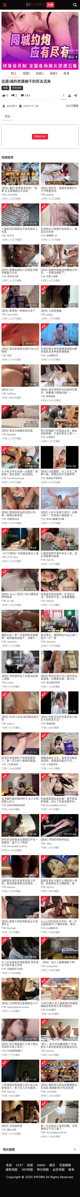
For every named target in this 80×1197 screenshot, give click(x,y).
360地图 (27, 1169)
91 (39, 4)
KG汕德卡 (51, 1009)
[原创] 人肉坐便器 (51, 310)
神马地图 (43, 1169)
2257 (19, 1165)
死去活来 (16, 87)
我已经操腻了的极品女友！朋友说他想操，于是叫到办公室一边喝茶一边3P (59, 433)
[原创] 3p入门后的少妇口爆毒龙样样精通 (20, 595)
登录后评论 (40, 136)
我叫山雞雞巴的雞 (55, 519)
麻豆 (52, 1165)
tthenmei (50, 641)
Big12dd (11, 434)
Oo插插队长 (52, 355)
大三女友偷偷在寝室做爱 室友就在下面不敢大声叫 (20, 963)
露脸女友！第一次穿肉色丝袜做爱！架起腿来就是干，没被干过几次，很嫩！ (19, 637)
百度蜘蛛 (65, 1165)
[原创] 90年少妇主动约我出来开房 (20, 718)
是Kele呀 (11, 1129)
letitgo (49, 314)
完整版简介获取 (15, 969)
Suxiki (10, 682)
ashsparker (52, 966)
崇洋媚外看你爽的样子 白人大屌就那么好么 (20, 800)
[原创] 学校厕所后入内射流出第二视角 (19, 677)
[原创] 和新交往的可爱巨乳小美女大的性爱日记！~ (59, 718)
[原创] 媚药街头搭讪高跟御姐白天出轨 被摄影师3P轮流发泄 (59, 1086)
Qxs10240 (12, 314)
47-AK (10, 601)
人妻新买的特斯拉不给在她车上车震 (19, 230)
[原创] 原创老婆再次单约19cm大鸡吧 (20, 350)
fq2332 (50, 560)
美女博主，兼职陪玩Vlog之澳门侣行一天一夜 (59, 636)
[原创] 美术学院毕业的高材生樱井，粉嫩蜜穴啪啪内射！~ (59, 391)
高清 (66, 73)
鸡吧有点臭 (12, 276)
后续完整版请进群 (16, 805)
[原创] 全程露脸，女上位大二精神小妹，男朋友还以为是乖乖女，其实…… (59, 474)
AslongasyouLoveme (18, 1007)
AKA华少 (12, 105)
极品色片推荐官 (54, 478)
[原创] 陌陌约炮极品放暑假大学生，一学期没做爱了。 (59, 271)
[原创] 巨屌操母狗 (11, 1125)
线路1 (26, 73)
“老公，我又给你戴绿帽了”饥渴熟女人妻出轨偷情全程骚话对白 (59, 1045)
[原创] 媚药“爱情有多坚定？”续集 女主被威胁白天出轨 (19, 189)
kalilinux (11, 393)
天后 (9, 355)
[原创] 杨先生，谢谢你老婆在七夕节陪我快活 (59, 189)
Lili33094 (12, 194)
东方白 (10, 235)
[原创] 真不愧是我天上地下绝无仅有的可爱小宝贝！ (19, 1045)
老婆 (5, 87)
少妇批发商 (12, 764)
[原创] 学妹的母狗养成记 (55, 839)
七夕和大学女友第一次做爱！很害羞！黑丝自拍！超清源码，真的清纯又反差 (19, 474)
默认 (14, 73)
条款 (9, 1165)
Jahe (49, 843)
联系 (71, 1169)
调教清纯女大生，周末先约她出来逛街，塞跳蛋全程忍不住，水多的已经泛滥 (59, 760)
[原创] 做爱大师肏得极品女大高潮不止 (19, 923)
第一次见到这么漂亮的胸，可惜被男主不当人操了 (59, 1127)
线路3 (53, 73)
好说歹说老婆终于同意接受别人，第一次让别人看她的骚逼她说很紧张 (19, 760)
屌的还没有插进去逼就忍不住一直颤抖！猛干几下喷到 (19, 841)
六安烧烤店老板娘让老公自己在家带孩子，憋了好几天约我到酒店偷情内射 (19, 1087)
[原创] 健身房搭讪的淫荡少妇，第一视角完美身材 (19, 514)
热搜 (30, 1165)
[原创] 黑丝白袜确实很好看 (17, 430)
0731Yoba (12, 557)
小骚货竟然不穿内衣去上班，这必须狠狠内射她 (59, 555)
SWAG (41, 1165)
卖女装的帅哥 (53, 682)
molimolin (12, 641)
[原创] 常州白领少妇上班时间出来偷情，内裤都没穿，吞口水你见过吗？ (59, 679)
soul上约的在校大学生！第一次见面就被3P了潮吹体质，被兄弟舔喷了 (59, 924)
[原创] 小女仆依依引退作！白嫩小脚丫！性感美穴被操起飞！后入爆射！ (59, 515)
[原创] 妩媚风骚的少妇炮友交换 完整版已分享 (19, 271)
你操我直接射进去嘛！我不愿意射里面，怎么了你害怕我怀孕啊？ (59, 801)
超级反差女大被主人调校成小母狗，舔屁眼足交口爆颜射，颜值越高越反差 (59, 883)
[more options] (75, 1149)
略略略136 (51, 235)
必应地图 (59, 1169)
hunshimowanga (15, 478)
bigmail (50, 194)
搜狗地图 (11, 1169)
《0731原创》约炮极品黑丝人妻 (20, 553)
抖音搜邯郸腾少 (15, 1050)
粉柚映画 (50, 396)
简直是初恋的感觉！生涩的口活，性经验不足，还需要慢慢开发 (59, 597)
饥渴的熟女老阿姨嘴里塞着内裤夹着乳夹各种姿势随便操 (59, 350)
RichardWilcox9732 (56, 805)
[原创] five (7, 389)
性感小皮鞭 (51, 276)
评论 (7, 116)
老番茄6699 (13, 519)
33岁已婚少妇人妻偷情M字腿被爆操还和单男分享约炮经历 (59, 1004)
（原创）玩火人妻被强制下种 (58, 962)
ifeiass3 (11, 887)
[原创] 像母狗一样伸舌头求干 (18, 310)
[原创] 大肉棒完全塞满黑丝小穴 (19, 1003)
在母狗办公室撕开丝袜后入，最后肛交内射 (59, 230)
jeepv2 (10, 723)
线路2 (40, 73)
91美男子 (50, 437)
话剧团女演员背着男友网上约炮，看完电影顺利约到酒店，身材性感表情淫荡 (19, 883)
